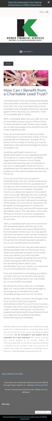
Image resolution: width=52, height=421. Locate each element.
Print (8, 64)
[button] (44, 12)
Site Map (6, 404)
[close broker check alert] (49, 2)
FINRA (37, 385)
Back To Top (42, 412)
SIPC (46, 385)
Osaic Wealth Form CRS (12, 374)
